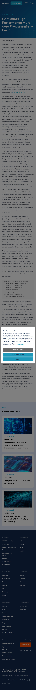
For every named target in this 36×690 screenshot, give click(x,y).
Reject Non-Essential (18, 354)
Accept (18, 359)
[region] (18, 345)
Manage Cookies (18, 349)
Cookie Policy (20, 344)
